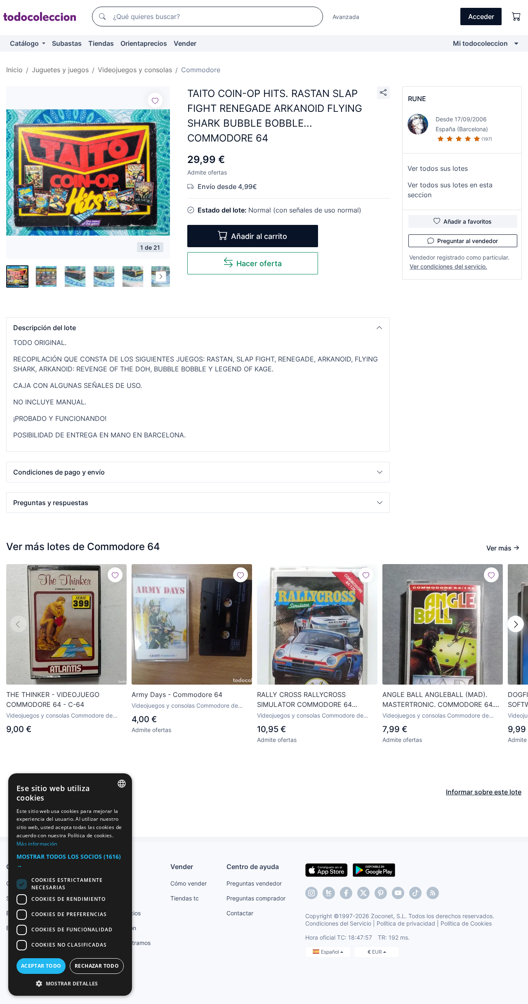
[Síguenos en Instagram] (311, 893)
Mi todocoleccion (480, 43)
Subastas (67, 43)
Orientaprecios (143, 43)
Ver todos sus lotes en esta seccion (450, 190)
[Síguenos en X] (363, 893)
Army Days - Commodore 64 (177, 694)
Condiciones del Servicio (338, 923)
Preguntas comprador (255, 898)
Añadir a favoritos (467, 221)
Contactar (239, 913)
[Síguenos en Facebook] (346, 893)
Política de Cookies (466, 923)
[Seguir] (155, 100)
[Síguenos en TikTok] (415, 893)
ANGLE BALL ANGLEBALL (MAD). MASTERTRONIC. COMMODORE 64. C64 (438, 699)
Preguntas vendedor (254, 883)
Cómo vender (188, 883)
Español (330, 952)
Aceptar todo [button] (41, 965)
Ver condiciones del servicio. (448, 266)
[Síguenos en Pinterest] (381, 893)
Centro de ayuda (252, 866)
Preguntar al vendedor (467, 240)
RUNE (417, 98)
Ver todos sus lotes (438, 168)
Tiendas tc (184, 898)
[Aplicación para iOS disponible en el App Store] (326, 869)
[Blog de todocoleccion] (433, 893)
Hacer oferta (259, 263)
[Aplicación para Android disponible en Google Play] (374, 869)
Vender (185, 43)
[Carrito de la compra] (516, 16)
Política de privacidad (406, 923)
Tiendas (101, 43)
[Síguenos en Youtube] (398, 893)
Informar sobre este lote (483, 792)
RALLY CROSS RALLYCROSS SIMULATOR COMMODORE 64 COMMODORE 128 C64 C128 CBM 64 (316, 699)
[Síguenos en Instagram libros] (329, 893)
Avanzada (345, 16)
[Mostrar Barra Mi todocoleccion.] (516, 43)
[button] (198, 328)
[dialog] (70, 884)
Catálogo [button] (25, 43)
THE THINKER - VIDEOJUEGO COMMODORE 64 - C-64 (52, 699)
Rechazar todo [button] (97, 965)
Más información (36, 843)
